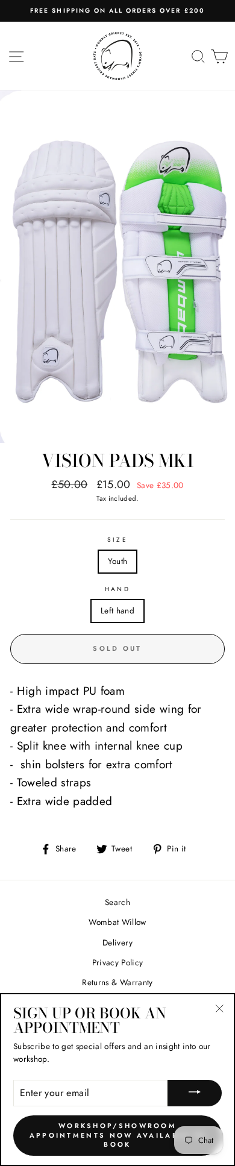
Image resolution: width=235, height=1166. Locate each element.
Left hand (117, 610)
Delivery (117, 942)
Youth (118, 561)
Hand (117, 589)
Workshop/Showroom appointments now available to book (118, 1135)
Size (117, 539)
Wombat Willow (117, 922)
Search (117, 902)
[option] (117, 11)
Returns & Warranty (117, 982)
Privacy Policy (117, 962)
